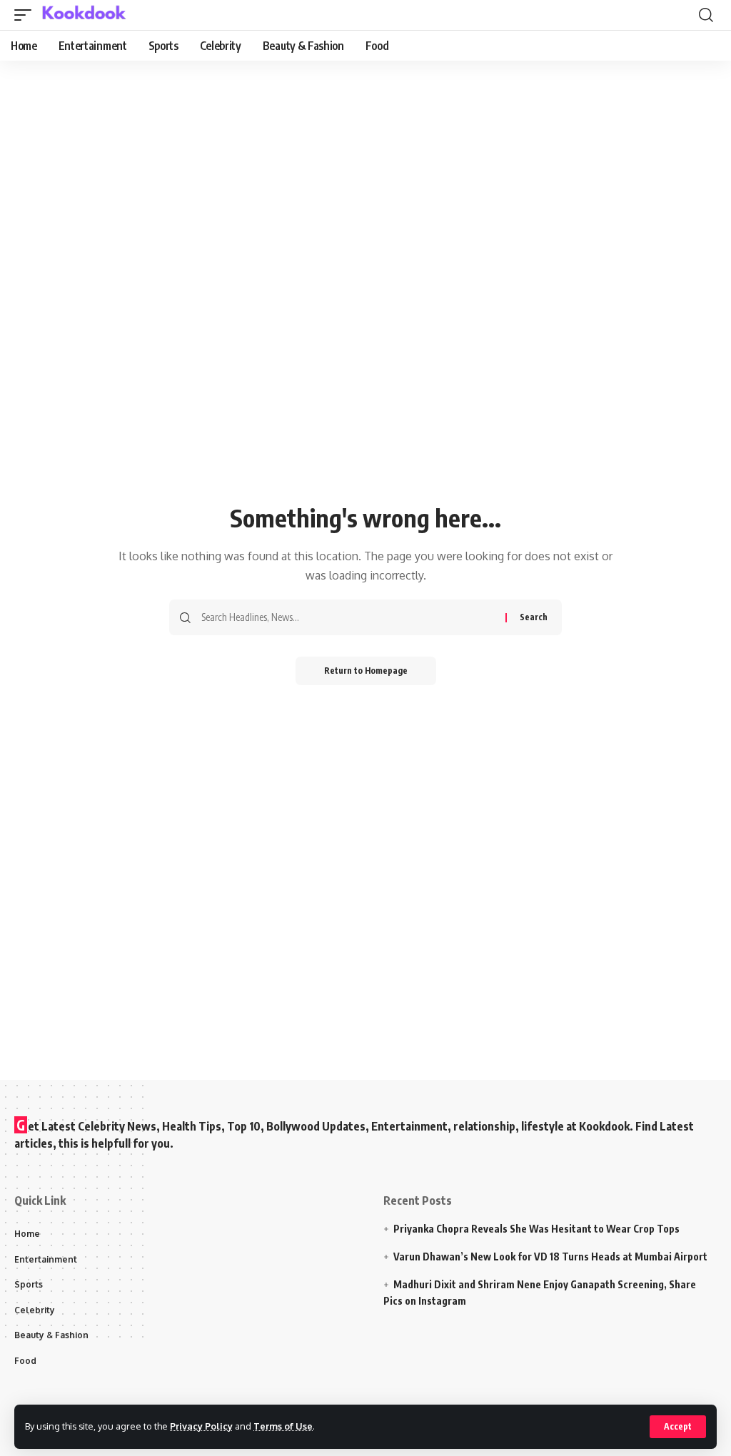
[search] (706, 15)
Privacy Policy (201, 1426)
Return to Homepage (366, 670)
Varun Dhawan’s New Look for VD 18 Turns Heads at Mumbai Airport (550, 1256)
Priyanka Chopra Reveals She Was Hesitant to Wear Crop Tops (536, 1229)
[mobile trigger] (26, 15)
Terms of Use (283, 1426)
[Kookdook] (83, 15)
